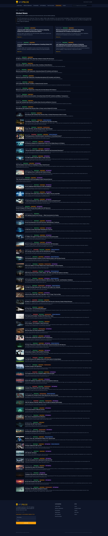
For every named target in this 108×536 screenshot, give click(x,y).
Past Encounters (51, 5)
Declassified (35, 5)
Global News (58, 5)
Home (75, 506)
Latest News (19, 5)
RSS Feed (76, 512)
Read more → (19, 37)
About (75, 514)
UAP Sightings (43, 5)
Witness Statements (28, 5)
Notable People (77, 508)
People (64, 5)
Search (75, 510)
